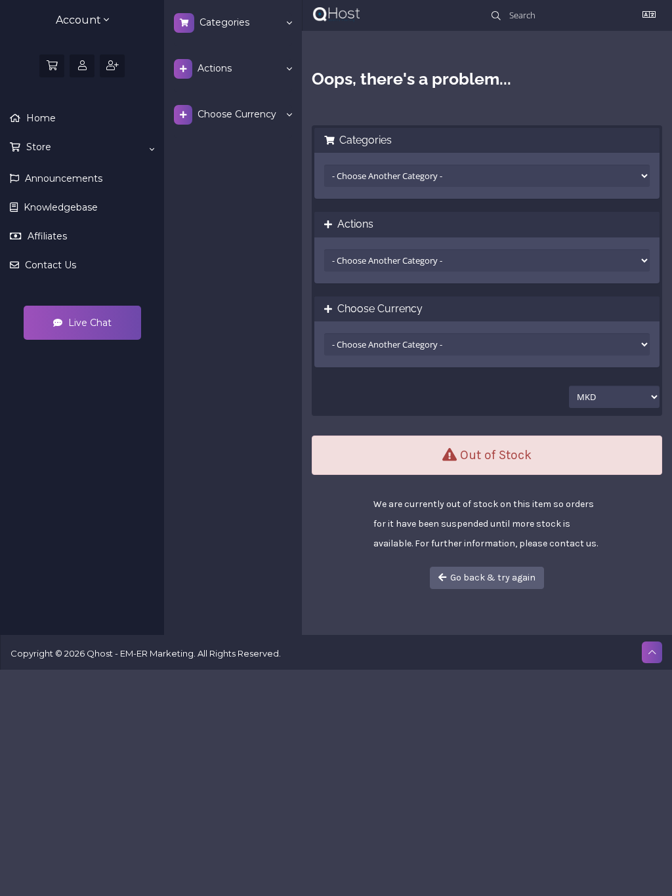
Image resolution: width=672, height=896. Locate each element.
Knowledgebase (59, 207)
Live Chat (89, 323)
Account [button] (80, 20)
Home (40, 118)
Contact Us (49, 265)
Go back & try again (491, 577)
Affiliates (46, 236)
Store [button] (37, 147)
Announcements (62, 178)
